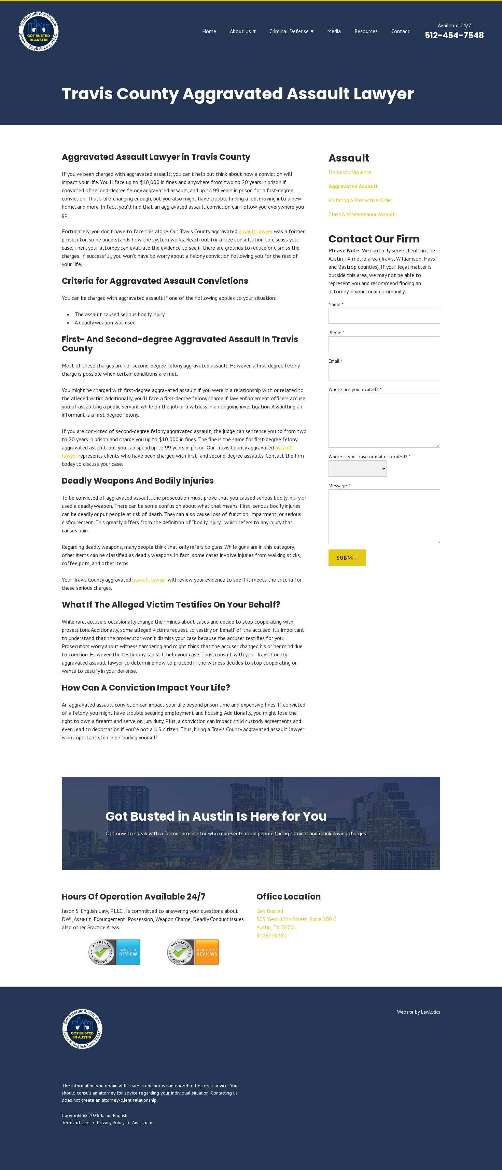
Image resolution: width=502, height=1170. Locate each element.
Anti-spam (142, 1122)
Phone (337, 333)
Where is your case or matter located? (369, 457)
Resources (366, 31)
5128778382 (271, 935)
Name (336, 304)
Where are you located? (355, 389)
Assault (349, 158)
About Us (240, 31)
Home (209, 31)
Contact (400, 31)
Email (336, 361)
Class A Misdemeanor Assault (362, 214)
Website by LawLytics (418, 1012)
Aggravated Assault (353, 186)
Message (339, 486)
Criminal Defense (289, 31)
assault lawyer (256, 231)
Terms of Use (75, 1122)
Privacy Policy (111, 1122)
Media (334, 31)
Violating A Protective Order (360, 200)
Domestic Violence (350, 172)
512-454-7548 (454, 35)
